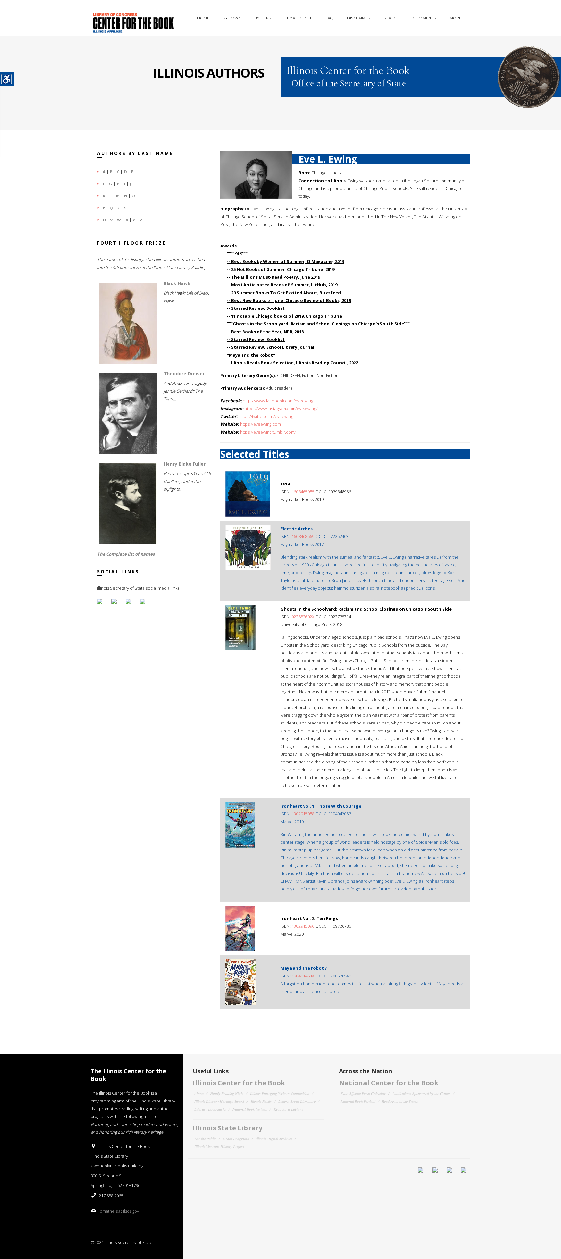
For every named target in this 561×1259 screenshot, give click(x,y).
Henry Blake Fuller (185, 464)
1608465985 (303, 492)
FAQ (330, 18)
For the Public (205, 1138)
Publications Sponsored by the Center (421, 1093)
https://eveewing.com (260, 424)
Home (203, 18)
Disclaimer (358, 18)
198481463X (303, 976)
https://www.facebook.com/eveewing (278, 401)
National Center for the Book (388, 1082)
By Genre (264, 18)
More (455, 18)
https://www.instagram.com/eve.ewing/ (280, 408)
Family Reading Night (226, 1093)
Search (391, 18)
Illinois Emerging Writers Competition (279, 1093)
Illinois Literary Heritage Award (219, 1101)
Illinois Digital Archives (274, 1138)
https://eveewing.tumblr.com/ (268, 432)
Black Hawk (177, 283)
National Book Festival (249, 1109)
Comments (424, 18)
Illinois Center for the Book (239, 1082)
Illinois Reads (261, 1101)
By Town (232, 18)
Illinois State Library (227, 1128)
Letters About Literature (297, 1101)
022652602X (303, 617)
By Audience (299, 18)
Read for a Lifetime (288, 1109)
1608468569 (303, 536)
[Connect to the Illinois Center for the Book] (420, 72)
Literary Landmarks (210, 1109)
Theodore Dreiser (184, 374)
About (199, 1093)
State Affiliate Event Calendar (363, 1093)
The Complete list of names (126, 554)
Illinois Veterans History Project (219, 1146)
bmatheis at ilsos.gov (119, 1211)
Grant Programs (236, 1138)
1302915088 (303, 814)
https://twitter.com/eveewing (266, 416)
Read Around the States (400, 1101)
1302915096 (303, 926)
